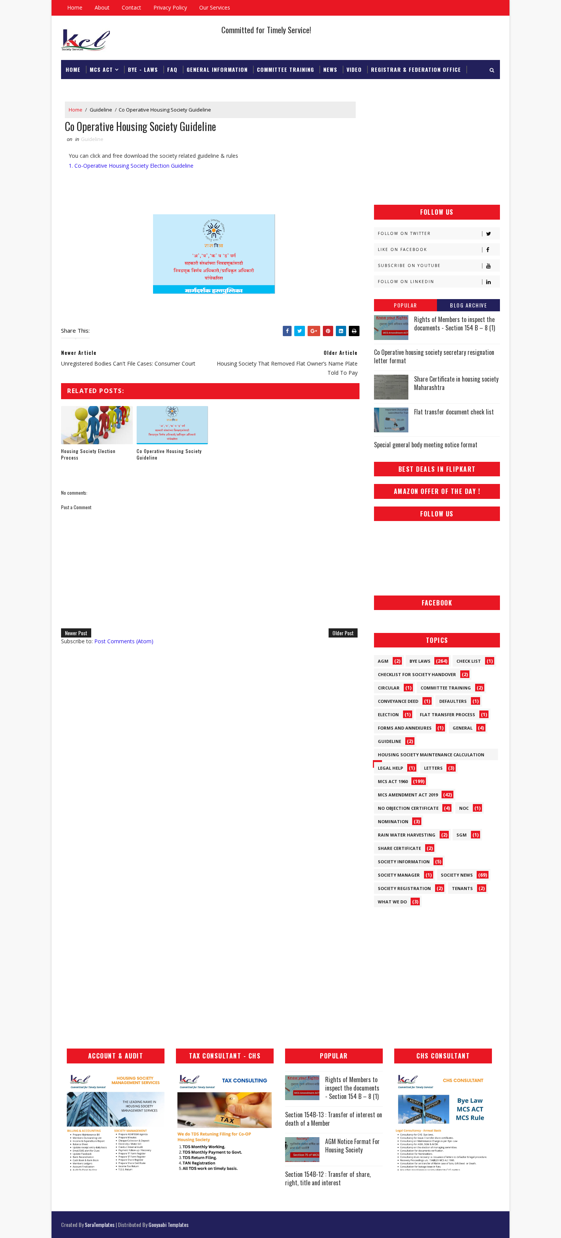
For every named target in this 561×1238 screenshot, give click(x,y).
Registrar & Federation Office (416, 69)
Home (74, 7)
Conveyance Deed (398, 701)
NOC (464, 808)
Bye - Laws (143, 69)
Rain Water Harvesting (406, 835)
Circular (389, 688)
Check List (468, 661)
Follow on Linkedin (406, 281)
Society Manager (399, 875)
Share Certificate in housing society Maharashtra (456, 383)
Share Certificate (399, 848)
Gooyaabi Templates (168, 1224)
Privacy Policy (170, 7)
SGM (461, 835)
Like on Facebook (402, 249)
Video (354, 69)
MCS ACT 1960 (393, 781)
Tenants (462, 888)
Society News (457, 875)
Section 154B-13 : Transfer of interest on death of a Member (333, 1119)
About (102, 7)
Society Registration (404, 888)
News (330, 69)
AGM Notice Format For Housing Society (352, 1145)
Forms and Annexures (405, 728)
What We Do (392, 902)
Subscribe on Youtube (409, 265)
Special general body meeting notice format (425, 444)
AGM (383, 661)
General (462, 728)
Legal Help (390, 768)
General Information (217, 69)
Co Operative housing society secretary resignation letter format (434, 356)
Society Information (404, 861)
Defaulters (453, 701)
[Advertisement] (437, 149)
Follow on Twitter (404, 233)
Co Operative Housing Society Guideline (169, 454)
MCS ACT (101, 69)
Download (80, 88)
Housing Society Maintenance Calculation (431, 754)
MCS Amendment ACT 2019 (408, 795)
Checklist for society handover (417, 674)
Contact (131, 7)
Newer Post (76, 633)
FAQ (172, 69)
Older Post (343, 633)
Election (388, 714)
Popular (405, 305)
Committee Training (285, 69)
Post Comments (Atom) (123, 641)
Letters (433, 768)
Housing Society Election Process (88, 454)
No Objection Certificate (408, 808)
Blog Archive (468, 305)
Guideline (101, 109)
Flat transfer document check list (454, 411)
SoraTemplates (99, 1224)
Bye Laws (419, 661)
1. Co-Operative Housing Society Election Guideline (131, 165)
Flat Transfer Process (447, 714)
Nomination (393, 821)
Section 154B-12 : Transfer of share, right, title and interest (328, 1178)
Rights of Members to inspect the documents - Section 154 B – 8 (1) (454, 323)
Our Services (214, 7)
